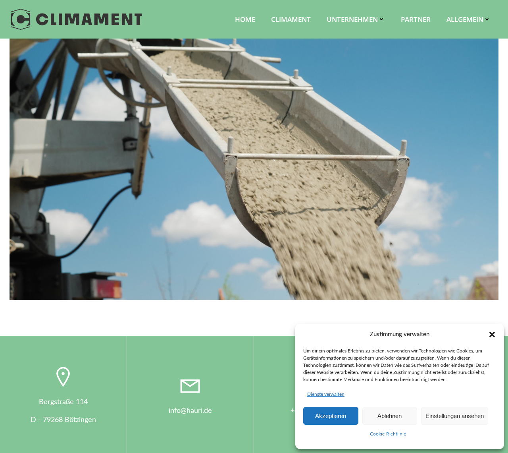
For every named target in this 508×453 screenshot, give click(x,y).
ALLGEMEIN (464, 19)
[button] (492, 335)
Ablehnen (389, 415)
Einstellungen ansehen (454, 415)
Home (245, 19)
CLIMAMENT (291, 19)
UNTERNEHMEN (352, 19)
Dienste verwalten (325, 394)
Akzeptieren (330, 415)
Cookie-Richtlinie (388, 434)
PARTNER (416, 19)
